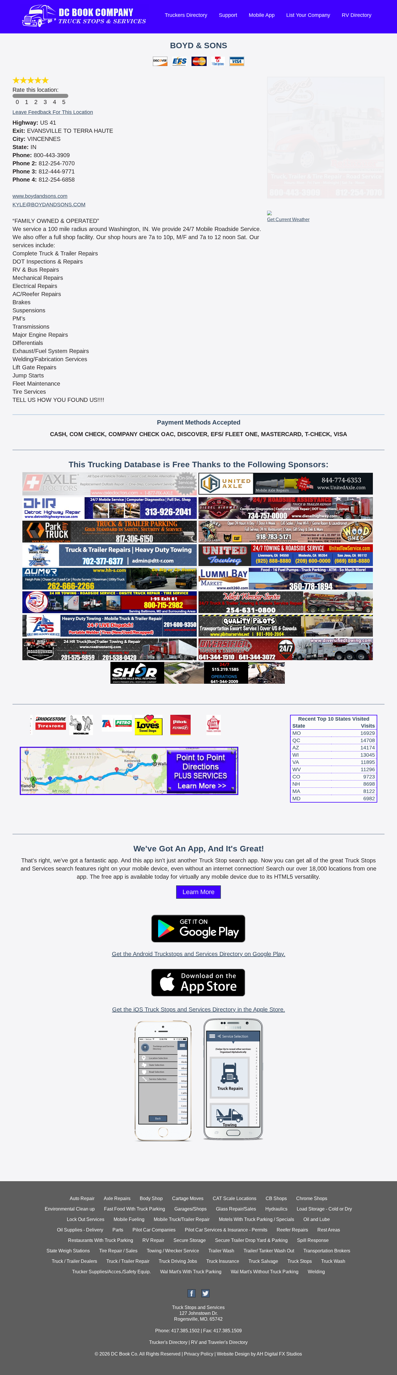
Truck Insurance (222, 1261)
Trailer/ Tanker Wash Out (269, 1250)
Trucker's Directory (168, 1342)
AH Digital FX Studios (279, 1353)
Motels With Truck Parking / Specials (256, 1219)
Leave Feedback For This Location (52, 112)
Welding (316, 1271)
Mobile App (262, 15)
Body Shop (151, 1198)
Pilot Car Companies (154, 1229)
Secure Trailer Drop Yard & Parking (251, 1240)
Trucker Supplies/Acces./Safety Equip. (111, 1271)
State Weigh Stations (68, 1250)
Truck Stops (299, 1261)
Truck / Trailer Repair (127, 1261)
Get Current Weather (288, 219)
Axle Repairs (117, 1198)
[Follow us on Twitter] (205, 1295)
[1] (26, 96)
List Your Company (308, 15)
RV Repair (153, 1240)
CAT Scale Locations (234, 1198)
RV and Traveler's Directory (219, 1342)
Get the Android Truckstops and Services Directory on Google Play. (198, 954)
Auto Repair (82, 1198)
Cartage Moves (187, 1198)
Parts (117, 1229)
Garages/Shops (190, 1208)
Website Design (233, 1353)
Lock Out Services (85, 1219)
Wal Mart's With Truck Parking (190, 1271)
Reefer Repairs (292, 1229)
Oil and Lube (316, 1219)
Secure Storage (190, 1240)
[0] (17, 96)
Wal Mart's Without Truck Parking (264, 1271)
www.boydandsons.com (39, 196)
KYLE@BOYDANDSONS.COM (48, 204)
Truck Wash (333, 1261)
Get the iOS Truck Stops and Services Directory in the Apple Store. (198, 1009)
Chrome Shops (311, 1198)
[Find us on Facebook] (191, 1295)
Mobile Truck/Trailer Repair (182, 1219)
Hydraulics (276, 1208)
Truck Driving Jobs (178, 1261)
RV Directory (356, 15)
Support (228, 15)
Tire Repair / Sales (118, 1250)
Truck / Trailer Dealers (74, 1261)
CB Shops (276, 1198)
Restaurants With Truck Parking (100, 1240)
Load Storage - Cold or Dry (324, 1208)
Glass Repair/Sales (236, 1208)
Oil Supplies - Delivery (80, 1229)
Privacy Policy (198, 1353)
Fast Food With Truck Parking (134, 1208)
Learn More (198, 892)
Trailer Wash (221, 1250)
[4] (54, 96)
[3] (45, 96)
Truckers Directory (186, 15)
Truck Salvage (263, 1261)
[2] (35, 96)
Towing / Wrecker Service (173, 1250)
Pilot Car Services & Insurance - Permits (226, 1229)
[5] (63, 96)
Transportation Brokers (326, 1250)
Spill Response (313, 1240)
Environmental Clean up (70, 1208)
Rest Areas (328, 1229)
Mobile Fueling (129, 1219)
